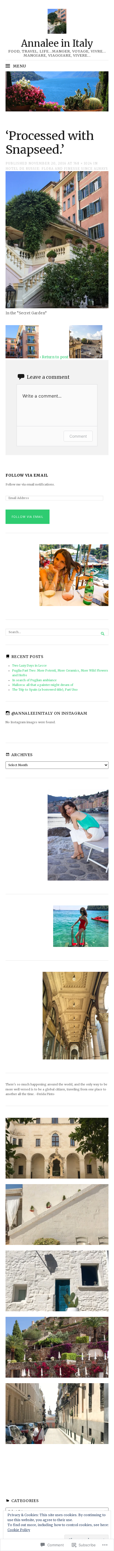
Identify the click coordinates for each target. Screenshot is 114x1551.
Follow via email (27, 475)
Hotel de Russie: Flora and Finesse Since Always (57, 169)
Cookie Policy (18, 1530)
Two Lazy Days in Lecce (29, 665)
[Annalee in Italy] (57, 91)
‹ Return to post (54, 357)
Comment (78, 436)
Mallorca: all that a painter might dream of (42, 685)
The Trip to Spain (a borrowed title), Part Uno (45, 689)
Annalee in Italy (57, 43)
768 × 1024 (82, 163)
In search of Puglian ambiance (34, 680)
